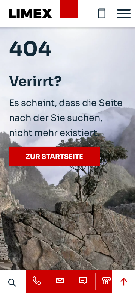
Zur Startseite (54, 157)
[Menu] (123, 13)
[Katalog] (102, 13)
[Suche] (12, 282)
